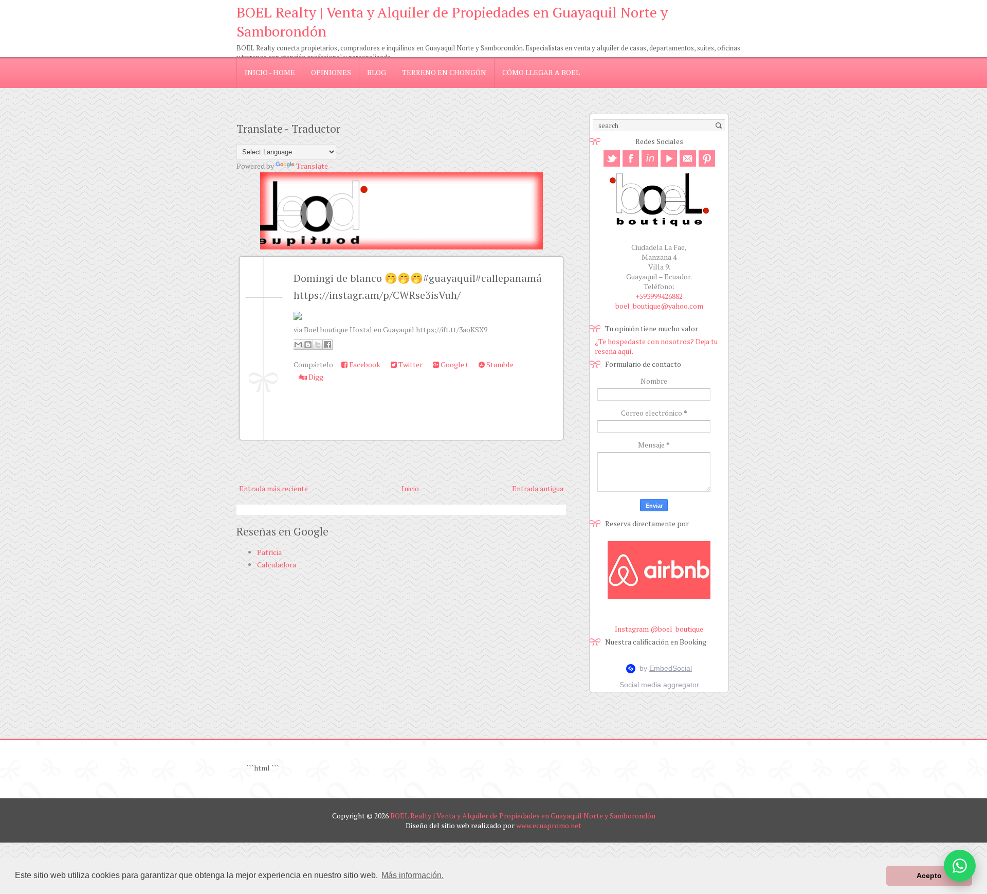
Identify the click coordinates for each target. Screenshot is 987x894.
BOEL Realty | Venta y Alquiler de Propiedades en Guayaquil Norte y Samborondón (522, 815)
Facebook (364, 364)
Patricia (269, 552)
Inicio (410, 488)
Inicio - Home (270, 72)
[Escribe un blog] (308, 344)
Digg (315, 377)
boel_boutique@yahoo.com (659, 306)
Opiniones (331, 72)
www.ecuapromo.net (548, 825)
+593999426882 (659, 296)
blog (376, 72)
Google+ (453, 364)
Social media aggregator (659, 685)
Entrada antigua (537, 488)
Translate (312, 166)
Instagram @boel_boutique (659, 629)
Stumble (499, 364)
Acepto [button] (929, 875)
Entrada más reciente (273, 488)
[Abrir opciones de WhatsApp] (960, 866)
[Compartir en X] (318, 344)
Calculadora (276, 564)
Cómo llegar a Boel (541, 72)
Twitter (410, 364)
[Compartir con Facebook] (327, 344)
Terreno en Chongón (444, 72)
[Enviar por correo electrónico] (298, 344)
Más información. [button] (412, 875)
